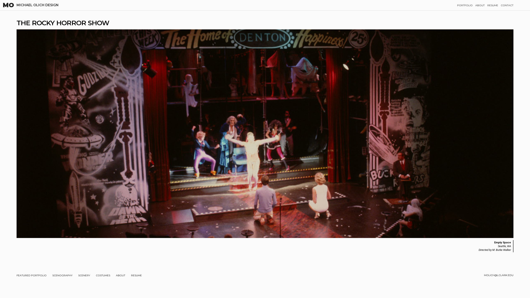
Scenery (84, 275)
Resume (492, 5)
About (480, 5)
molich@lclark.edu (498, 275)
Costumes (103, 275)
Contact (507, 5)
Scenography (62, 275)
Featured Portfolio (32, 275)
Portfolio (465, 5)
